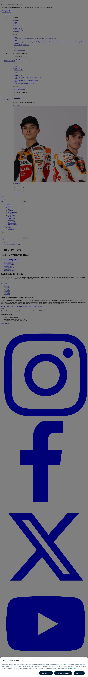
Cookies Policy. (72, 668)
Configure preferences (63, 673)
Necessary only (46, 673)
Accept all (79, 673)
